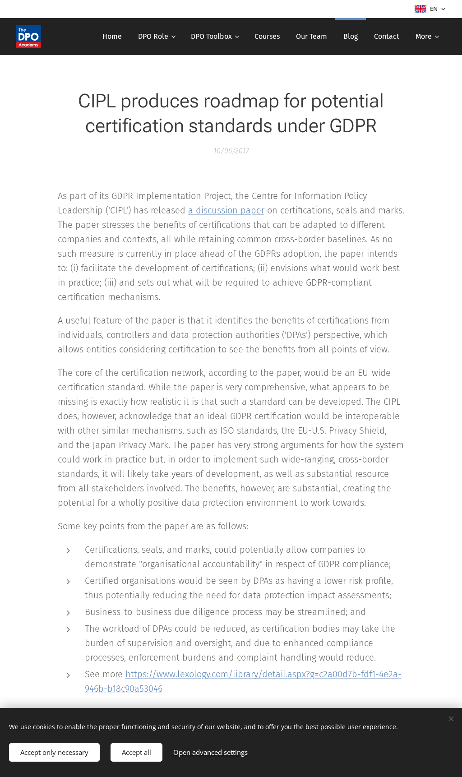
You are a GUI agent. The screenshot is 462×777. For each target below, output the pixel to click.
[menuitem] (112, 36)
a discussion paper (226, 210)
